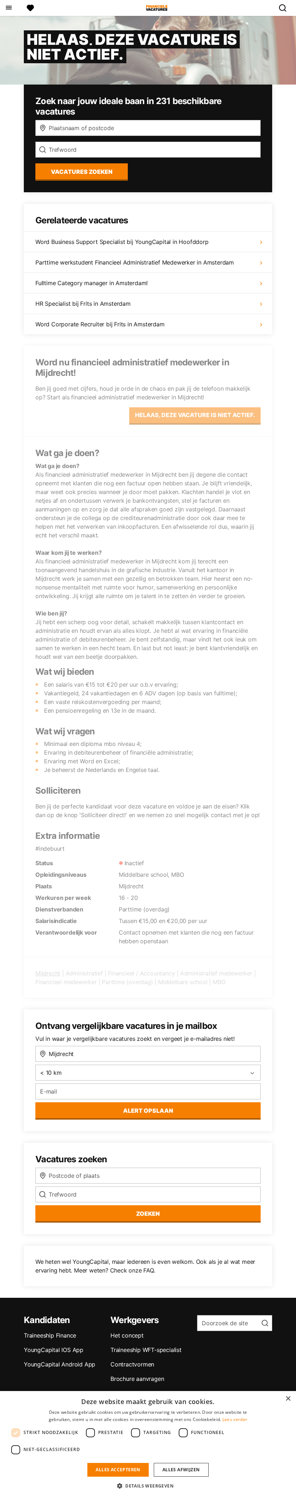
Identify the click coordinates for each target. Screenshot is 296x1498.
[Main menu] (8, 8)
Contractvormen (132, 1364)
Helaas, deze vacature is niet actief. (195, 415)
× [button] (288, 1399)
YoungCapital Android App (59, 1364)
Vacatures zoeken (82, 171)
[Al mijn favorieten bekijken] (30, 8)
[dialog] (148, 1444)
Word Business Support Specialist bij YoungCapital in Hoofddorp (122, 241)
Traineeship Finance (50, 1335)
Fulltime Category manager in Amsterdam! (91, 283)
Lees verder (234, 1419)
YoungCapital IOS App (53, 1349)
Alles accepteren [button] (118, 1470)
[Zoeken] (285, 8)
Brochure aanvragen (137, 1378)
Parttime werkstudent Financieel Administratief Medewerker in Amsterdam (134, 262)
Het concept (127, 1335)
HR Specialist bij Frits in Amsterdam (83, 303)
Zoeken (148, 1213)
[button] (148, 1485)
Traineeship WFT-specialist (146, 1349)
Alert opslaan (148, 1110)
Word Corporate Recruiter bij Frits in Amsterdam (100, 324)
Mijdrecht (47, 973)
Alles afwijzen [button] (181, 1470)
